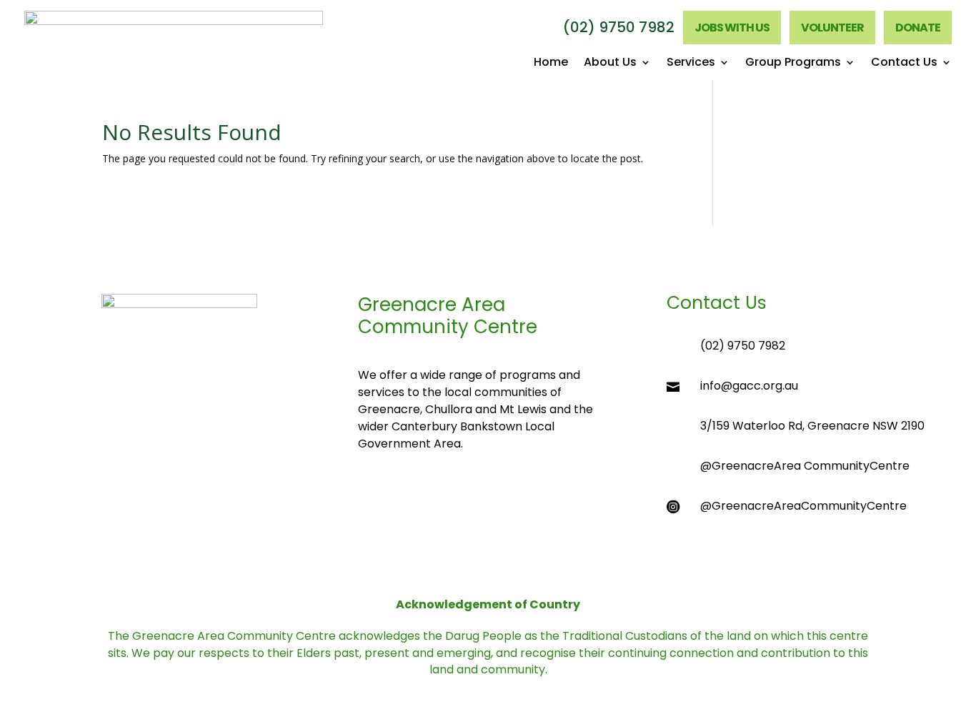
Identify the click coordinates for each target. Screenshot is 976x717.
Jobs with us (732, 27)
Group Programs (793, 63)
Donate (917, 27)
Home (551, 63)
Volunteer (832, 27)
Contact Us (904, 63)
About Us (610, 63)
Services (691, 63)
